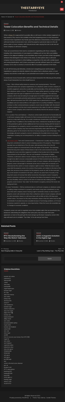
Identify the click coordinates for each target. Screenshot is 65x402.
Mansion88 (7, 280)
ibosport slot (8, 367)
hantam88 (7, 286)
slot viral (6, 331)
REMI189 (7, 353)
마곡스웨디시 (8, 377)
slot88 (6, 335)
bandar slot (7, 315)
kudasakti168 (8, 373)
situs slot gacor (8, 349)
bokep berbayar (8, 317)
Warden (19, 30)
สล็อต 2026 (7, 319)
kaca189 (6, 375)
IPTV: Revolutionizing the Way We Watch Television (15, 237)
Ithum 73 (11, 35)
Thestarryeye (32, 8)
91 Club (6, 292)
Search (50, 258)
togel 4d (6, 339)
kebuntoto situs (8, 347)
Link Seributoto (8, 304)
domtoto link (7, 300)
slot (5, 361)
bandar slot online (9, 276)
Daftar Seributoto (9, 309)
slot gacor (7, 355)
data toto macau (9, 294)
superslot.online (8, 345)
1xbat (6, 282)
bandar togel (8, 290)
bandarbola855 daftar (10, 323)
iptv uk (6, 365)
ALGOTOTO (7, 383)
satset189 (7, 329)
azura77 (6, 302)
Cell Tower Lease (12, 140)
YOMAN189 (7, 351)
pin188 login (7, 359)
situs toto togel (8, 311)
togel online (7, 325)
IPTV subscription (9, 369)
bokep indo (7, 298)
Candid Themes (51, 397)
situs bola (7, 284)
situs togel (7, 333)
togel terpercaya (9, 288)
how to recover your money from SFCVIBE (17, 337)
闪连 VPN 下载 (8, 313)
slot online (7, 296)
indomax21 (7, 278)
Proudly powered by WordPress (19, 397)
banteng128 (8, 371)
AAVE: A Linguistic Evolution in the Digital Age (48, 237)
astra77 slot (7, 381)
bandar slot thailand (10, 327)
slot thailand (7, 343)
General (6, 23)
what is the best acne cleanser (13, 363)
